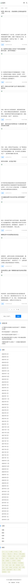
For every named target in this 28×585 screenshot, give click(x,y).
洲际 (14, 565)
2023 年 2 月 (5, 393)
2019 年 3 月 (5, 511)
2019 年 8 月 (5, 500)
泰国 (10, 565)
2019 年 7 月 (5, 502)
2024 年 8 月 (5, 362)
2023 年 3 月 (5, 390)
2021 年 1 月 (5, 458)
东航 (14, 556)
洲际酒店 (18, 565)
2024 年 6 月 (5, 365)
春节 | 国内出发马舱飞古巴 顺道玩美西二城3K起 (13, 87)
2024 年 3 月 (5, 368)
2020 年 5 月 (5, 480)
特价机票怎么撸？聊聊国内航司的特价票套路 (14, 271)
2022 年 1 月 (5, 424)
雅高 (19, 569)
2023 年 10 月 (5, 376)
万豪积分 (4, 556)
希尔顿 (9, 563)
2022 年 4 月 (5, 416)
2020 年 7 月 (5, 474)
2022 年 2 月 (5, 421)
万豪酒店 (10, 556)
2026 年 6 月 (5, 354)
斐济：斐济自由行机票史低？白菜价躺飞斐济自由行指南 (14, 124)
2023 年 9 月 (5, 379)
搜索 (18, 316)
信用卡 (3, 558)
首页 (9, 582)
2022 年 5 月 (5, 413)
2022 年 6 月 (5, 410)
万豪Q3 (4, 554)
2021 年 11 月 (5, 430)
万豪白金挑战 (22, 554)
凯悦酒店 (12, 558)
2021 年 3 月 (5, 452)
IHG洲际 (11, 551)
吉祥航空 (14, 560)
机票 (3, 44)
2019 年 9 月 (5, 497)
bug (3, 551)
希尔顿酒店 (20, 563)
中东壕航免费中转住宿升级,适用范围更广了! (13, 198)
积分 (22, 565)
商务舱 (18, 560)
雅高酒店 (4, 572)
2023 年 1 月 (5, 396)
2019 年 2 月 (5, 514)
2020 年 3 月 (5, 486)
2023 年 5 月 (5, 387)
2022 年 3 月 (5, 418)
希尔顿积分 (14, 563)
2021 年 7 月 (5, 441)
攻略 (3, 82)
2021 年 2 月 (5, 455)
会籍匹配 (23, 556)
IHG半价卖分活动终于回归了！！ (10, 334)
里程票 (3, 569)
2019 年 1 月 (5, 517)
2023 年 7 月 (5, 385)
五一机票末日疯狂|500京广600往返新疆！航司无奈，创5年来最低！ (13, 49)
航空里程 (15, 567)
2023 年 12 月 (5, 371)
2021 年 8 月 (5, 438)
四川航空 (4, 563)
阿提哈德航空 (10, 569)
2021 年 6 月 (5, 444)
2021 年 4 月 (5, 449)
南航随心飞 (8, 560)
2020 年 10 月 (5, 466)
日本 (3, 565)
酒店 (3, 541)
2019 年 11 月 (5, 491)
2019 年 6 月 (5, 505)
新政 (3, 533)
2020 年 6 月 (5, 477)
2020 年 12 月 (5, 460)
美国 (7, 567)
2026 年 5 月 (5, 357)
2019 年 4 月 (5, 508)
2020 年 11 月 (5, 463)
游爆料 (11, 579)
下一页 (17, 309)
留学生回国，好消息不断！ (9, 161)
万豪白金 (15, 554)
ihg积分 (16, 551)
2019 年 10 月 (5, 494)
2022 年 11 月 (5, 399)
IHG (7, 551)
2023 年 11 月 (5, 373)
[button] (24, 3)
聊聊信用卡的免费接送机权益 (10, 235)
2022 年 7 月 (5, 407)
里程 (23, 567)
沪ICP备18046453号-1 (17, 579)
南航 (3, 560)
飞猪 (9, 572)
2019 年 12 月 (5, 488)
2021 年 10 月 (5, 432)
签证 (3, 567)
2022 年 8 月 (5, 404)
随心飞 (15, 569)
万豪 (20, 551)
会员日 (18, 556)
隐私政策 (13, 582)
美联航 (10, 567)
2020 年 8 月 (5, 472)
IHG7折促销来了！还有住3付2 (10, 332)
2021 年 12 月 (5, 427)
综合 (3, 538)
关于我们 (17, 582)
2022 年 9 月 (5, 401)
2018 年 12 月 (5, 519)
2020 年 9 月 (5, 469)
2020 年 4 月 (5, 483)
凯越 (16, 558)
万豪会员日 (9, 554)
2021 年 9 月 (5, 435)
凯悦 (8, 558)
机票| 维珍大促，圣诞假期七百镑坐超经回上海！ (13, 12)
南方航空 (21, 558)
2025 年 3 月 (5, 359)
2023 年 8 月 (5, 382)
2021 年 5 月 (5, 446)
